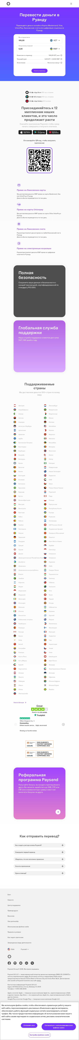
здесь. (26, 976)
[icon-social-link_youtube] (20, 963)
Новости (10, 900)
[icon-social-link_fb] (9, 963)
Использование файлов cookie (18, 927)
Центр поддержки (14, 905)
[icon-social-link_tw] (32, 963)
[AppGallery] (53, 132)
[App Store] (25, 132)
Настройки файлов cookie (39, 1035)
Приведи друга (13, 911)
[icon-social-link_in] (15, 963)
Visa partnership (13, 921)
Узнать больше (19, 702)
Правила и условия (14, 932)
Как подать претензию (15, 937)
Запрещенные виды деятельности (19, 943)
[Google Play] (39, 132)
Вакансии (11, 916)
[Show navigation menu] (71, 4)
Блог (9, 895)
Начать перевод (39, 71)
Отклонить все (29, 1025)
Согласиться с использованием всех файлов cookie (59, 1026)
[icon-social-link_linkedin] (26, 963)
